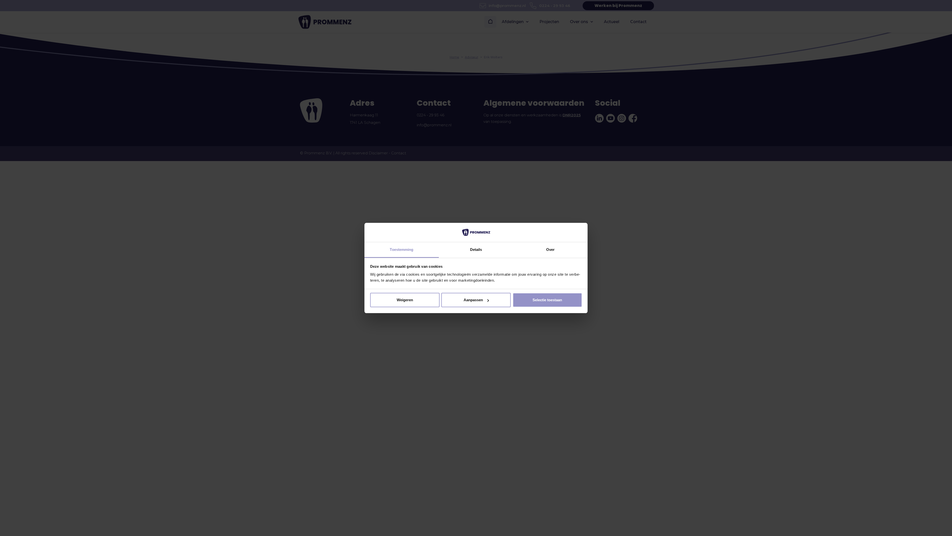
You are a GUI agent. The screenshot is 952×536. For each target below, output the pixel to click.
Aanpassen (473, 300)
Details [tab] (476, 249)
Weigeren (405, 300)
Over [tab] (550, 249)
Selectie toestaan (547, 300)
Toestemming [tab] (401, 249)
